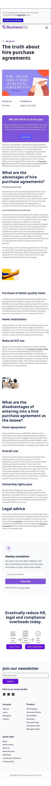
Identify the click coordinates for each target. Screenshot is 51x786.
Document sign (33, 722)
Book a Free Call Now (13, 20)
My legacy (7, 716)
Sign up (6, 709)
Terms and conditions (12, 758)
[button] (46, 28)
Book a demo (8, 744)
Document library (34, 712)
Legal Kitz (18, 521)
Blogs (5, 741)
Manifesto (7, 755)
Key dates (31, 719)
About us (6, 748)
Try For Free (25, 137)
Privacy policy (8, 761)
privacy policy (24, 587)
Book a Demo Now (34, 647)
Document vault (33, 726)
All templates (32, 709)
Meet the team (9, 751)
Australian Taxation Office (38, 349)
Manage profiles (33, 729)
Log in (5, 712)
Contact (6, 719)
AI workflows (32, 716)
